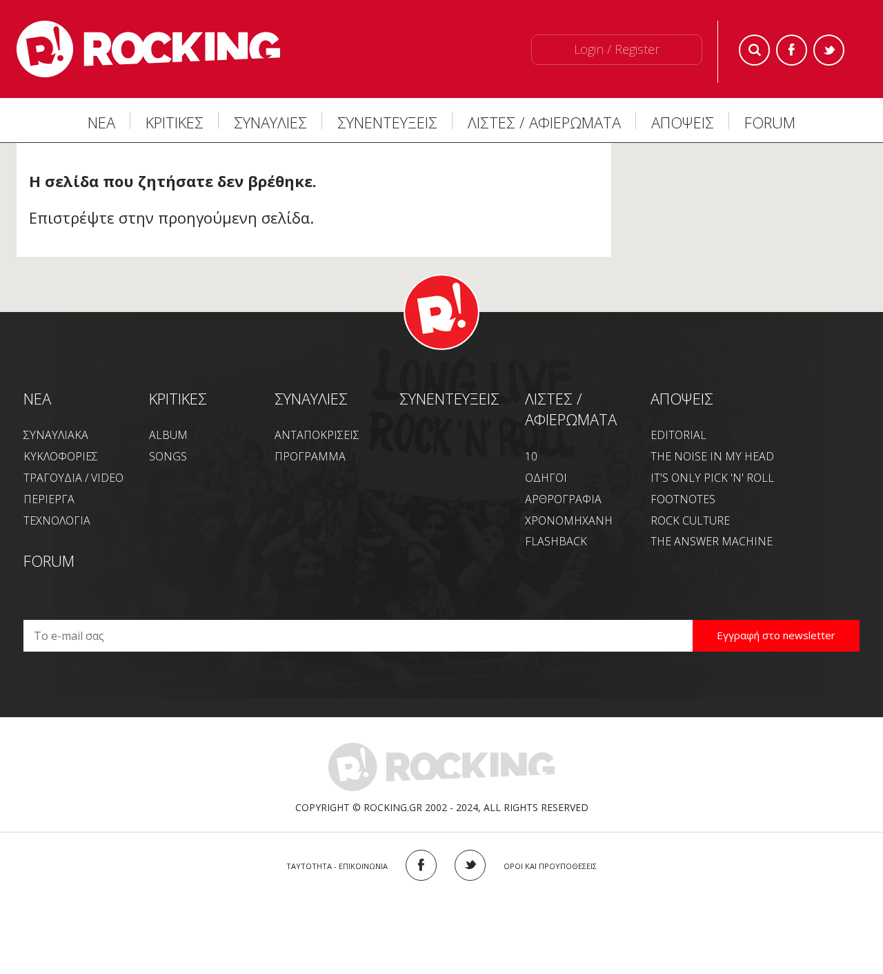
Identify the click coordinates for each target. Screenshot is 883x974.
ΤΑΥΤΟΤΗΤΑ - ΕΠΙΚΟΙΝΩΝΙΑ (337, 866)
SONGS (168, 456)
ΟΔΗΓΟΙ (546, 477)
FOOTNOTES (683, 499)
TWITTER (470, 865)
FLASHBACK (556, 541)
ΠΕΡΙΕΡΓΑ (49, 499)
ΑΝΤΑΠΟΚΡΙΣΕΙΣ (317, 434)
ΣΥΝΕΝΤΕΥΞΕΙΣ (387, 122)
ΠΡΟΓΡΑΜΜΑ (310, 456)
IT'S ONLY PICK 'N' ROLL (712, 477)
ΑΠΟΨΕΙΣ (682, 122)
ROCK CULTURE (690, 520)
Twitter (828, 50)
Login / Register (616, 49)
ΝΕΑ (101, 122)
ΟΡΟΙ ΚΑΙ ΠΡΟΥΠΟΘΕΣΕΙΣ (550, 866)
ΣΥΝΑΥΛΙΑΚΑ (55, 434)
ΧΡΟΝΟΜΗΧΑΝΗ (569, 520)
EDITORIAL (678, 434)
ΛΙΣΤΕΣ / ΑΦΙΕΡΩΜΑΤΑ (544, 122)
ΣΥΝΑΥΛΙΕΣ (270, 122)
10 (531, 456)
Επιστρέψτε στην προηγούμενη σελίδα (169, 217)
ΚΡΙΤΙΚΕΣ (175, 122)
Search (754, 50)
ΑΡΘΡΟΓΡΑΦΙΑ (563, 499)
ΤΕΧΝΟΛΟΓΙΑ (56, 520)
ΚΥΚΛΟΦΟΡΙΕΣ (60, 456)
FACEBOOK (421, 865)
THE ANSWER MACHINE (712, 541)
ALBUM (168, 434)
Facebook (791, 50)
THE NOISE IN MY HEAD (712, 456)
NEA (37, 398)
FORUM (769, 122)
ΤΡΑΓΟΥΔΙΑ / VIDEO (73, 477)
